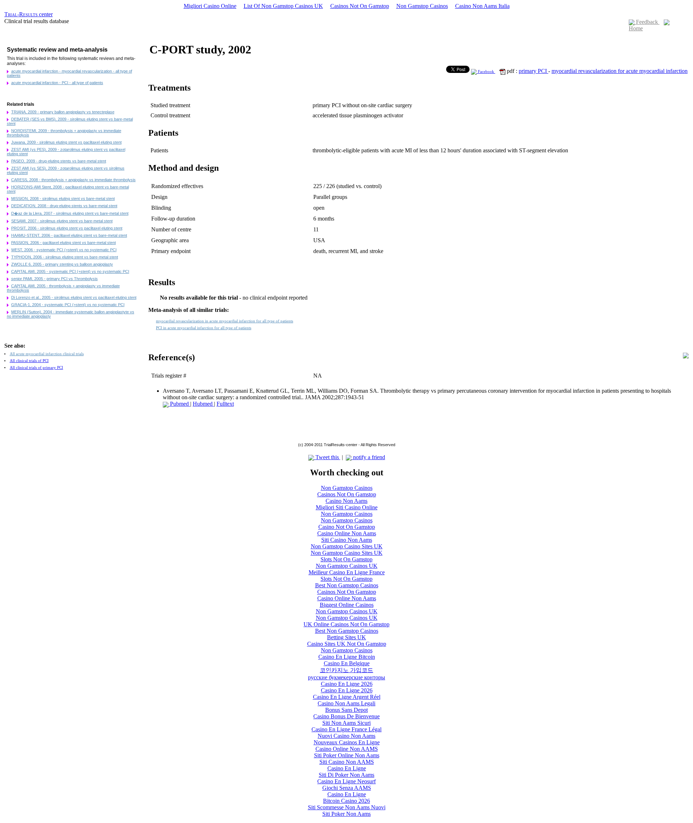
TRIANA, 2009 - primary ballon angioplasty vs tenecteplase (62, 112)
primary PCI (533, 71)
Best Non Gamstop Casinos (346, 585)
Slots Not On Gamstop (346, 559)
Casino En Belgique (347, 663)
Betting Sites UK (346, 637)
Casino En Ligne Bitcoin (346, 657)
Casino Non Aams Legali (346, 703)
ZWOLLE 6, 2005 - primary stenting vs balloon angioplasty (62, 264)
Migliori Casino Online (210, 6)
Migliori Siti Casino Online (347, 507)
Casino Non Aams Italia (482, 6)
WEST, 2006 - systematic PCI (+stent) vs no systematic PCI (64, 250)
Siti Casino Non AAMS (346, 762)
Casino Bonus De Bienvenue (346, 716)
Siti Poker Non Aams (346, 814)
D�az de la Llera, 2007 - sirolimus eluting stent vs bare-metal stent (69, 213)
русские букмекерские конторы (346, 677)
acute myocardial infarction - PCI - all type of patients (57, 82)
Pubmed (179, 404)
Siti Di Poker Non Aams (346, 775)
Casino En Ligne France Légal (346, 729)
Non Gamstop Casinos (422, 6)
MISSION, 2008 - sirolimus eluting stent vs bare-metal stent (63, 198)
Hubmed (203, 404)
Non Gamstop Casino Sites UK (347, 546)
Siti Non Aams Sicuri (346, 723)
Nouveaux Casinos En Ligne (347, 742)
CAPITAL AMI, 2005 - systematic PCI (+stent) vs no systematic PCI (70, 271)
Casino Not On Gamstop (346, 527)
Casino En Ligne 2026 (346, 684)
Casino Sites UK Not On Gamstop (346, 644)
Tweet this (327, 457)
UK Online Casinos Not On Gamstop (346, 624)
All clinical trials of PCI (29, 361)
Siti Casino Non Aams (346, 540)
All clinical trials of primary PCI (36, 368)
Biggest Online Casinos (347, 605)
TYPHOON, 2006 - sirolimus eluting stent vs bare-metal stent (64, 257)
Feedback (647, 22)
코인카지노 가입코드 (346, 670)
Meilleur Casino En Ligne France (347, 572)
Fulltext (225, 404)
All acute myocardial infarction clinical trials (47, 354)
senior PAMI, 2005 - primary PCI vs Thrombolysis (54, 278)
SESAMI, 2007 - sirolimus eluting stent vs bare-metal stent (62, 221)
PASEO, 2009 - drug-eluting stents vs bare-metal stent (58, 161)
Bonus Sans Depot (346, 710)
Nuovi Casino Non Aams (346, 736)
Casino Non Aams (346, 501)
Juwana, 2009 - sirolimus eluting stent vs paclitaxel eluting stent (66, 142)
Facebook (486, 72)
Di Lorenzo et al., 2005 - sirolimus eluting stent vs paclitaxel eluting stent (73, 297)
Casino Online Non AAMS (346, 749)
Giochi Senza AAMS (346, 788)
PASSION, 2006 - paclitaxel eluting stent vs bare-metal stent (63, 242)
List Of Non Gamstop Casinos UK (283, 6)
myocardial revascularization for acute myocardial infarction (620, 71)
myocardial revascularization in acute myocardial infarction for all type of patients (224, 321)
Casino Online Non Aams (346, 533)
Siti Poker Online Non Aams (346, 755)
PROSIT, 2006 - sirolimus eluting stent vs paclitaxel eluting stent (66, 228)
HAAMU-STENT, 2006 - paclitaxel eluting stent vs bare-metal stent (69, 235)
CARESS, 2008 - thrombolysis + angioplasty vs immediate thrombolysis (73, 180)
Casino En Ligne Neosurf (346, 781)
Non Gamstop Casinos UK (347, 566)
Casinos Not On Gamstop (359, 6)
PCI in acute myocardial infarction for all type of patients (203, 328)
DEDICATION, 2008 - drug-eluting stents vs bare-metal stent (64, 206)
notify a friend (368, 457)
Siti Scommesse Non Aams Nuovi (346, 807)
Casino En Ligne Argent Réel (346, 697)
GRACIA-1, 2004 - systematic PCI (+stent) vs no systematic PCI (68, 304)
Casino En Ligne (346, 768)
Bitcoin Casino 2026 (346, 801)
